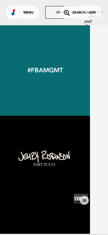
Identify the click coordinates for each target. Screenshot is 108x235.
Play (45, 161)
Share (63, 161)
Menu (28, 12)
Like (26, 161)
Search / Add (84, 12)
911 (45, 189)
